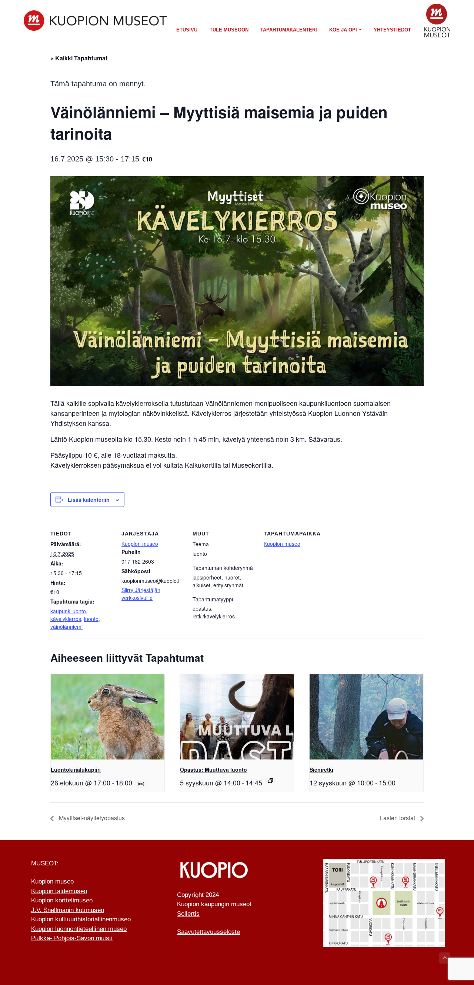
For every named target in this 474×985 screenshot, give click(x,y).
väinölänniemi (66, 626)
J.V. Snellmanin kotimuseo (67, 910)
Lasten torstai (398, 818)
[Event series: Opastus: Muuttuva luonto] (270, 780)
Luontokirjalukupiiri (76, 769)
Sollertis (188, 913)
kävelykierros (65, 618)
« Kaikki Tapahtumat (78, 58)
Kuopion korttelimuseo (62, 900)
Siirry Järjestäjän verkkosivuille (140, 593)
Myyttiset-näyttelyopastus (91, 818)
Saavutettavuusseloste (208, 931)
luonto (91, 618)
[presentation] (107, 716)
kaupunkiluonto (68, 611)
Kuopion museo (139, 543)
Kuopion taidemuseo (59, 891)
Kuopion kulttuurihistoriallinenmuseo (81, 919)
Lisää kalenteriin (89, 499)
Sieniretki (321, 769)
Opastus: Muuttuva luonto (213, 769)
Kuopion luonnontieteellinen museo (79, 928)
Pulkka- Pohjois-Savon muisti (72, 938)
